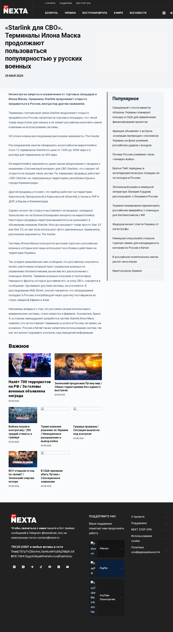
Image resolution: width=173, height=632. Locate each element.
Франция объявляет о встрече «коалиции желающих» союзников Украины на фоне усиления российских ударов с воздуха (135, 138)
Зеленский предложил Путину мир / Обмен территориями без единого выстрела (78, 387)
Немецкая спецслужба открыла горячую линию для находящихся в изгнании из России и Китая (136, 243)
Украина (70, 13)
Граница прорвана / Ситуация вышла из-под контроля (86, 430)
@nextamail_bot (52, 533)
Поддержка (66, 3)
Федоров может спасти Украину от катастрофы (136, 226)
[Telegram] (171, 13)
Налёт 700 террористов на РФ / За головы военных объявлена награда (30, 389)
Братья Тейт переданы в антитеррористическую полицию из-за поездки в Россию (136, 173)
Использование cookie (141, 538)
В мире (118, 13)
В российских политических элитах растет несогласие (135, 259)
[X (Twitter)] (23, 567)
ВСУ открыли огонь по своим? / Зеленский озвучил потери (21, 476)
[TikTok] (41, 567)
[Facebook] (50, 567)
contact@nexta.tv (48, 537)
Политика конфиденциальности (145, 550)
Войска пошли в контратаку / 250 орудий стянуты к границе (20, 432)
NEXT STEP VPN (83, 3)
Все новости (138, 13)
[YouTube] (164, 13)
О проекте (50, 3)
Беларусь (51, 13)
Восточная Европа (94, 13)
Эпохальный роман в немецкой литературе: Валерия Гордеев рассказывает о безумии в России (135, 191)
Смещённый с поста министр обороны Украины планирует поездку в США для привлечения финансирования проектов (134, 115)
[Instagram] (59, 567)
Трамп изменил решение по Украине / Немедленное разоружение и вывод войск (54, 434)
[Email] (67, 567)
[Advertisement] (130, 53)
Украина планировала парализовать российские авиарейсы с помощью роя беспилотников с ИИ (136, 210)
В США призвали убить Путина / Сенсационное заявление (52, 476)
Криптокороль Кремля (127, 270)
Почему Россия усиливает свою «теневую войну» (133, 157)
